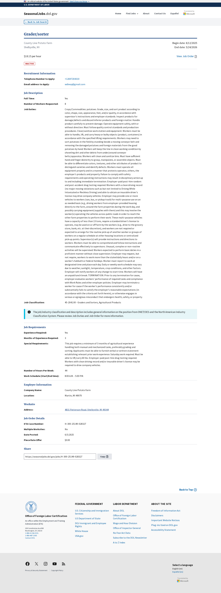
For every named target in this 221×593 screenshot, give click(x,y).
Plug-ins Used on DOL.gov (164, 525)
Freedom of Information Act (165, 510)
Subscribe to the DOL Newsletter (130, 537)
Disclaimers (157, 515)
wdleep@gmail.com (75, 84)
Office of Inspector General (127, 528)
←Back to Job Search (36, 22)
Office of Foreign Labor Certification (125, 517)
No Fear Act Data (121, 532)
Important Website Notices (165, 520)
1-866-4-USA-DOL (32, 533)
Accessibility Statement (163, 529)
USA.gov (79, 535)
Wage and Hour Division (125, 523)
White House (81, 531)
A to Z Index (119, 542)
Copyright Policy (57, 570)
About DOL (118, 510)
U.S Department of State (87, 518)
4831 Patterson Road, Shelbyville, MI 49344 (87, 409)
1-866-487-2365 (31, 535)
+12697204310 (72, 78)
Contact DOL (30, 538)
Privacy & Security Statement (36, 570)
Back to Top (186, 489)
